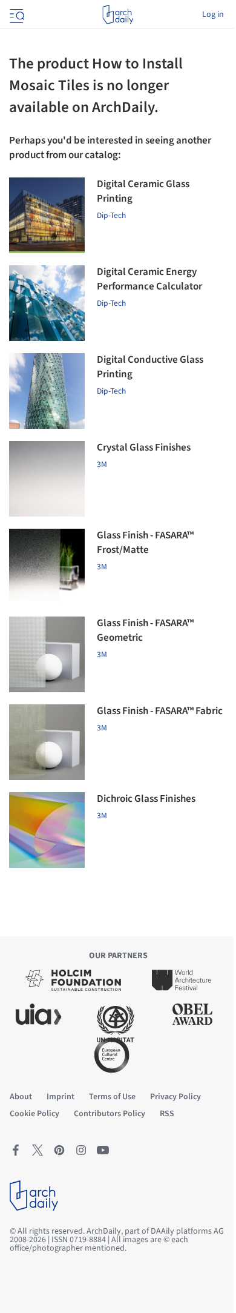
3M (102, 464)
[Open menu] (15, 14)
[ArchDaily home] (117, 14)
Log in (213, 14)
